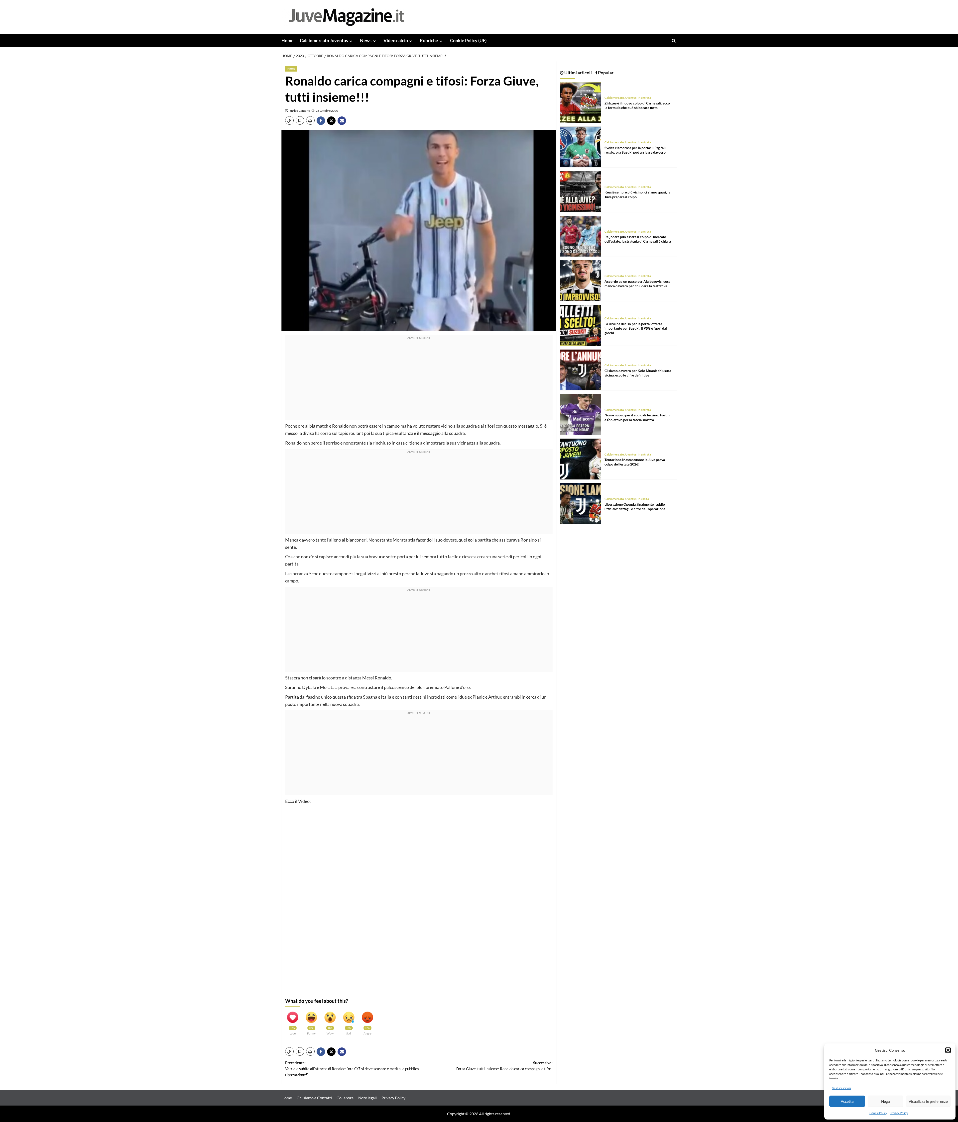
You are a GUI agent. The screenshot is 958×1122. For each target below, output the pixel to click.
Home (287, 40)
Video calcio (395, 40)
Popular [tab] (605, 72)
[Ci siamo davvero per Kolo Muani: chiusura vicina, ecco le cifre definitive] (580, 369)
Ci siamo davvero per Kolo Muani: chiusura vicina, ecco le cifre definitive (637, 373)
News (365, 40)
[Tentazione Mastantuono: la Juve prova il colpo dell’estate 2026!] (580, 458)
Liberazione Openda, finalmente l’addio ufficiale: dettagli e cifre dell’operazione (634, 506)
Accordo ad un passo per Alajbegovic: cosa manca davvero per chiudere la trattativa (637, 283)
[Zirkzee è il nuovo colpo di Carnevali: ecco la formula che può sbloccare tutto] (580, 101)
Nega (885, 1101)
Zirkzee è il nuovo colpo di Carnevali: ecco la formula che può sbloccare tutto (637, 105)
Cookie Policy (878, 1113)
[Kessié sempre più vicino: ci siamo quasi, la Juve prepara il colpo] (580, 190)
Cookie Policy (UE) (468, 40)
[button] (948, 1050)
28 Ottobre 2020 (327, 110)
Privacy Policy (899, 1113)
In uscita (643, 499)
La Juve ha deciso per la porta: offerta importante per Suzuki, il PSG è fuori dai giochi (635, 328)
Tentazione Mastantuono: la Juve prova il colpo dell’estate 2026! (636, 462)
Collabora (345, 1097)
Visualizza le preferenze (928, 1101)
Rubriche (429, 40)
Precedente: (352, 1068)
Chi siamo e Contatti (314, 1097)
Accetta (847, 1101)
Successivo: (504, 1065)
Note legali (367, 1097)
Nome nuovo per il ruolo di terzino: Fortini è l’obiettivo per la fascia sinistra (637, 417)
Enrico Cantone (299, 110)
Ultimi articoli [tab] (578, 72)
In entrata (644, 98)
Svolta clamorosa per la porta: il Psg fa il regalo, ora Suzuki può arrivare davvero (635, 150)
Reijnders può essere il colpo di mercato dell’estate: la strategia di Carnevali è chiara (637, 239)
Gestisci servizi (841, 1088)
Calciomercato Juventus (324, 40)
